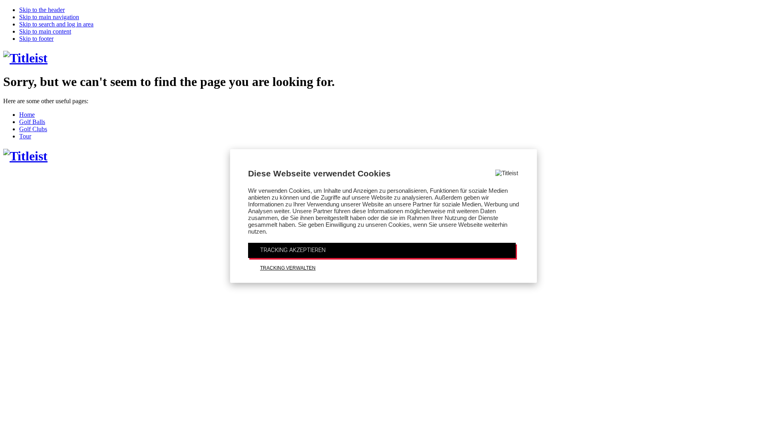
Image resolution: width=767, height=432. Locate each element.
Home (27, 114)
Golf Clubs (33, 129)
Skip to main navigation (49, 17)
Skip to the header (42, 9)
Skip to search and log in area (56, 24)
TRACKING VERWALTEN (288, 268)
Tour (25, 136)
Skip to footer (36, 38)
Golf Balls (32, 121)
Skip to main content (45, 31)
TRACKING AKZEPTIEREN (293, 250)
